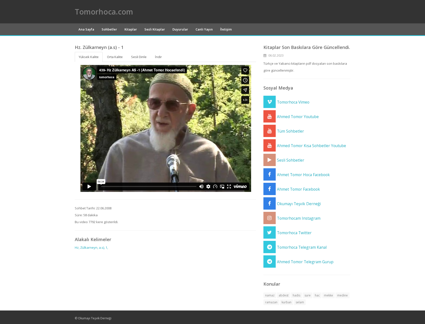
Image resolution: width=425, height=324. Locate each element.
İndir (158, 57)
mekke (328, 295)
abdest (283, 295)
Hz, (77, 247)
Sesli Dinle (139, 57)
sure (307, 295)
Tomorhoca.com (104, 12)
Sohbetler (109, 29)
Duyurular (180, 29)
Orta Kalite (115, 57)
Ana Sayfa (86, 29)
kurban (286, 302)
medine (342, 295)
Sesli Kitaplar (154, 29)
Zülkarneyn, (89, 247)
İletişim (226, 29)
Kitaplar (130, 29)
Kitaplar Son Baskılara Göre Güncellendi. (306, 47)
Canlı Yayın (204, 29)
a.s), (102, 247)
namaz (269, 295)
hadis (296, 295)
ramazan (271, 302)
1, (107, 247)
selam (300, 302)
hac (317, 295)
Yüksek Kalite (89, 57)
